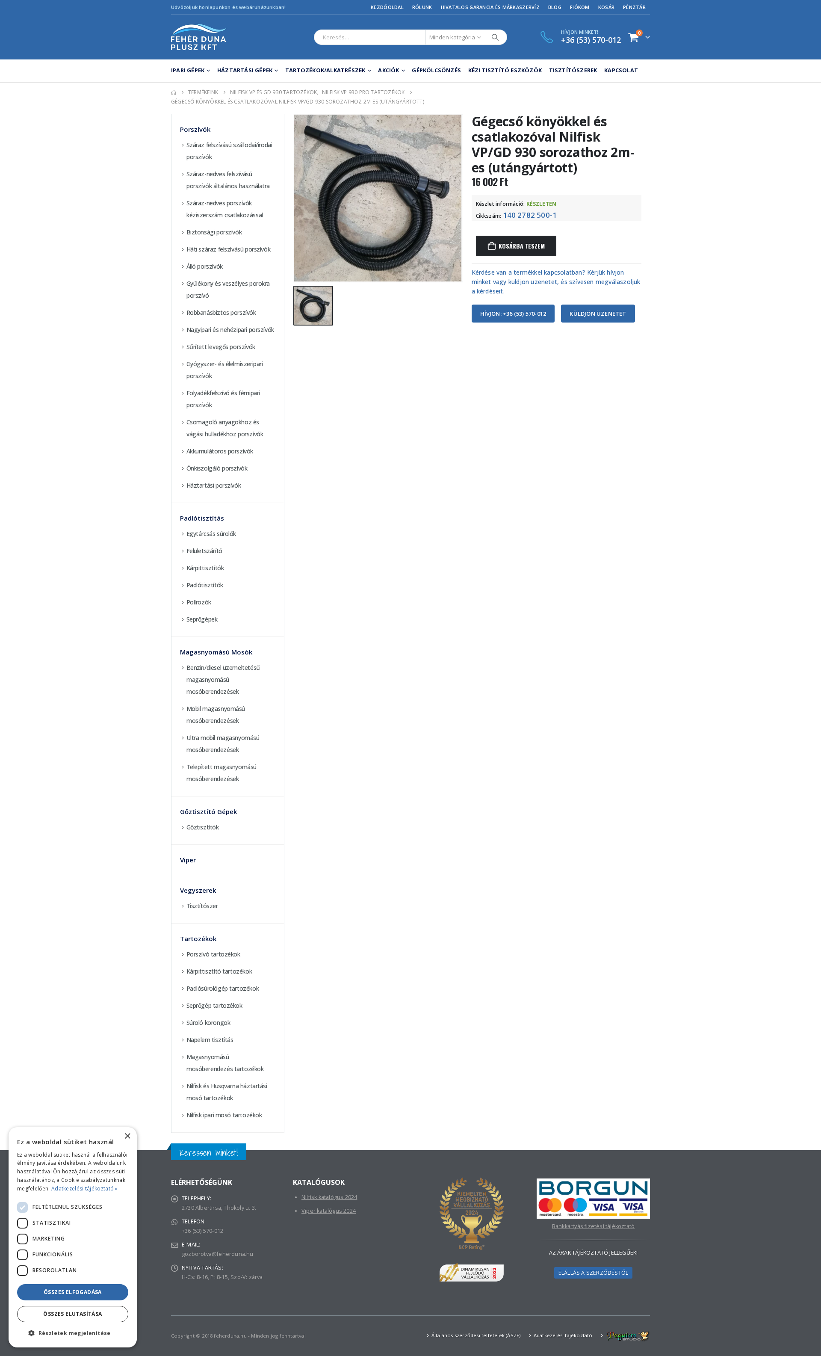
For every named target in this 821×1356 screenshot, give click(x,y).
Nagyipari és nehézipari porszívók (230, 330)
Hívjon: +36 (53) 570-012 (513, 313)
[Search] (495, 37)
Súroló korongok (208, 1022)
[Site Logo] (199, 37)
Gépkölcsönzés (436, 70)
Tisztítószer (202, 906)
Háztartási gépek (244, 70)
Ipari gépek (187, 70)
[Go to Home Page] (173, 92)
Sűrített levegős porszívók (220, 347)
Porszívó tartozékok (213, 954)
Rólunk (422, 7)
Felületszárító (204, 551)
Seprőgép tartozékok (214, 1005)
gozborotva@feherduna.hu (218, 1254)
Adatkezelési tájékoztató (563, 1335)
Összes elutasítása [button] (72, 1314)
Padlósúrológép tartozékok (222, 988)
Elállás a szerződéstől (593, 1272)
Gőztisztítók (202, 827)
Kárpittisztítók (205, 568)
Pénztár (634, 7)
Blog (554, 7)
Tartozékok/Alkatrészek (325, 70)
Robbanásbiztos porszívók (221, 312)
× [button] (127, 1136)
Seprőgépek (202, 619)
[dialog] (73, 1237)
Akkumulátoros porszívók (219, 451)
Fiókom (580, 7)
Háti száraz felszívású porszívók (228, 249)
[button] (72, 1333)
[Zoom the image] (593, 1183)
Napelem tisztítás (209, 1040)
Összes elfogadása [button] (73, 1292)
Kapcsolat (621, 70)
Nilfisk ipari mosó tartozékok (224, 1115)
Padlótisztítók (204, 585)
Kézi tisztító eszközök (505, 70)
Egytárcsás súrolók (211, 534)
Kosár (606, 7)
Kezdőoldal (387, 7)
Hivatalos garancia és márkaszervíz (490, 7)
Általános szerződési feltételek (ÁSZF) (476, 1335)
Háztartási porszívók (213, 485)
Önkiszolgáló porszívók (217, 468)
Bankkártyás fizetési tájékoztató (593, 1226)
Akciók (388, 70)
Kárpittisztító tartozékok (219, 971)
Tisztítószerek (573, 70)
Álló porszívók (204, 266)
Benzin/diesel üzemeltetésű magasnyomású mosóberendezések (223, 679)
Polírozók (198, 602)
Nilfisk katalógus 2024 (329, 1197)
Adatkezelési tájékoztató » (84, 1188)
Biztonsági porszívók (214, 232)
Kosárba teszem (521, 245)
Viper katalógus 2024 (328, 1210)
